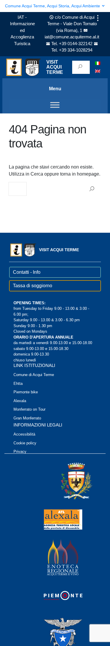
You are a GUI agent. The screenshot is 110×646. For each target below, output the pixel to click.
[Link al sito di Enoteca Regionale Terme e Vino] (55, 557)
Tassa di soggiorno (32, 285)
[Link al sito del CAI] (55, 633)
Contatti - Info (26, 272)
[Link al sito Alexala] (55, 519)
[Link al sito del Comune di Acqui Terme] (68, 481)
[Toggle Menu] (55, 105)
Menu (55, 88)
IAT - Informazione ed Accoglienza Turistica (22, 30)
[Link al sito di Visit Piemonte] (55, 595)
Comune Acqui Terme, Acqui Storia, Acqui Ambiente (53, 6)
